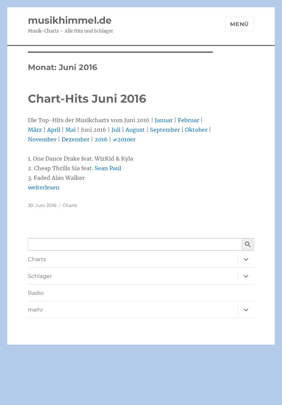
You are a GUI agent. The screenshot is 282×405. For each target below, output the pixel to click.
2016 (101, 139)
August (135, 129)
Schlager (40, 276)
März (35, 129)
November (42, 139)
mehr (35, 309)
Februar (188, 120)
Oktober (196, 129)
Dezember (75, 139)
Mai (70, 129)
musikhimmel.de (70, 20)
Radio (36, 293)
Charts (70, 205)
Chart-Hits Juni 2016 (87, 98)
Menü (239, 24)
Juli (115, 129)
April (53, 129)
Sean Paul (108, 168)
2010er (124, 139)
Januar (164, 120)
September (165, 129)
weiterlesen (43, 187)
